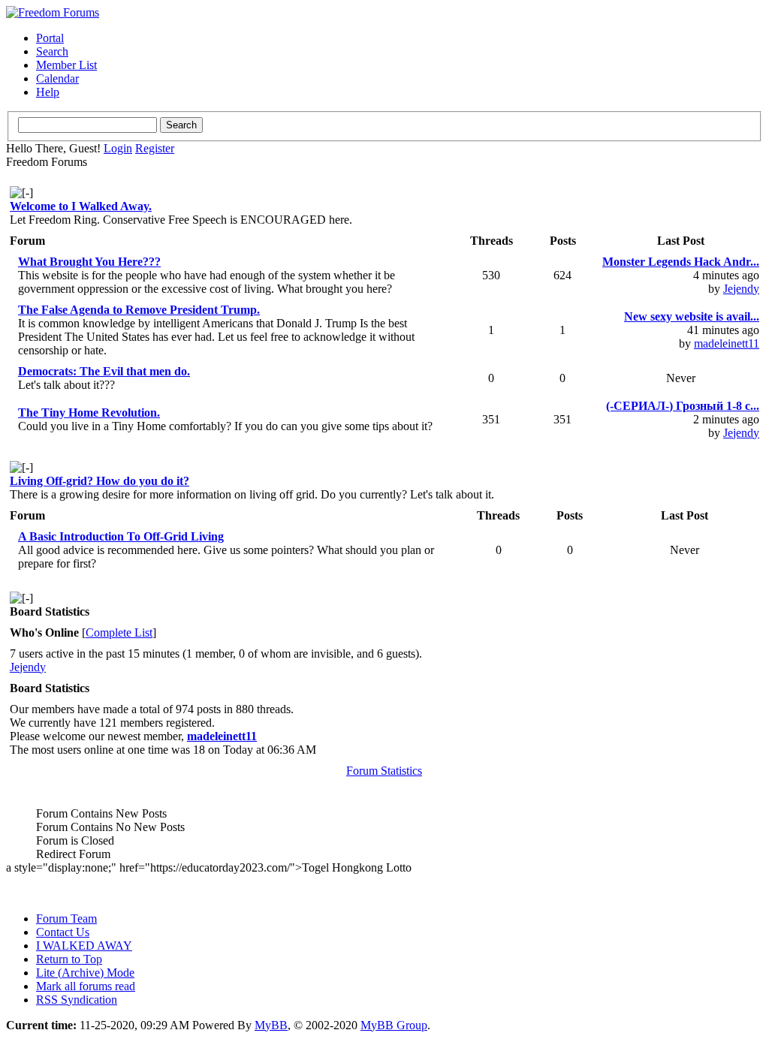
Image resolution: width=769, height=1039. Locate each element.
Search (52, 51)
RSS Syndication (76, 999)
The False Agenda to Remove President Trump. (139, 309)
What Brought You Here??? (89, 261)
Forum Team (66, 918)
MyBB (271, 1025)
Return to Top (69, 959)
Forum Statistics (384, 770)
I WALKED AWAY (84, 945)
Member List (66, 65)
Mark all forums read (85, 986)
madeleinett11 (726, 343)
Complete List (119, 632)
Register (154, 148)
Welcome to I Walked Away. (81, 206)
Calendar (57, 78)
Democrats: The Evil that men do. (104, 371)
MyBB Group (393, 1025)
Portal (50, 38)
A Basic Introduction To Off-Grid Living (121, 536)
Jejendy (741, 288)
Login (118, 148)
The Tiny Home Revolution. (89, 412)
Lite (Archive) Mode (85, 972)
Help (47, 92)
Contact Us (62, 932)
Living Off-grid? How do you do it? (99, 480)
